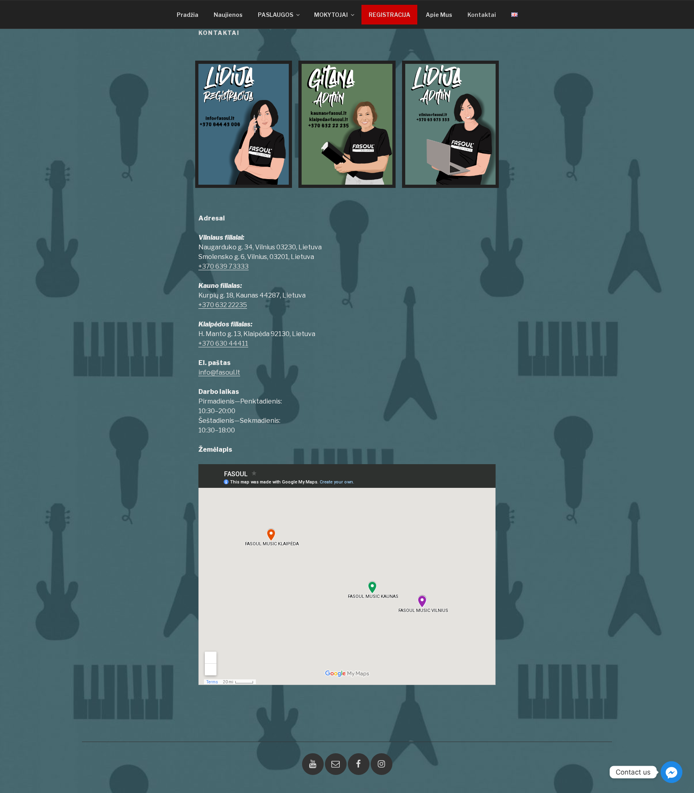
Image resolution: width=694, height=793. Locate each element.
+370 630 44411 (223, 343)
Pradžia (187, 14)
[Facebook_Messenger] (671, 772)
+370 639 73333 (223, 266)
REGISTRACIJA (389, 14)
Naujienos (228, 14)
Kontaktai (481, 14)
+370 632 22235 (222, 305)
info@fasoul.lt (219, 372)
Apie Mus (439, 14)
